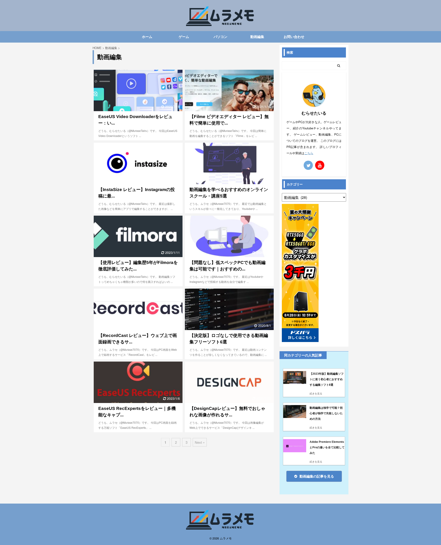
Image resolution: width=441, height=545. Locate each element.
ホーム (147, 37)
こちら (308, 153)
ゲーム (184, 37)
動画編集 (257, 37)
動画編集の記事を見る (317, 476)
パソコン (220, 37)
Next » (200, 442)
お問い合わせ (294, 37)
